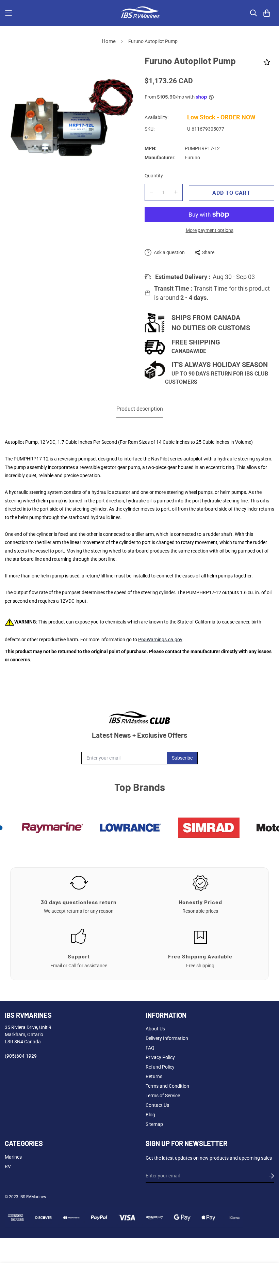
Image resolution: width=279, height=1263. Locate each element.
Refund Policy (160, 1067)
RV (8, 1166)
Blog (150, 1114)
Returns (154, 1076)
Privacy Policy (160, 1057)
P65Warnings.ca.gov (160, 639)
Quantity (154, 175)
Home (109, 41)
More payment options (209, 230)
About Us (155, 1028)
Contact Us (157, 1105)
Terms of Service (163, 1095)
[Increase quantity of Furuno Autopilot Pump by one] (176, 192)
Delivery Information (167, 1038)
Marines (13, 1157)
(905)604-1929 (21, 1056)
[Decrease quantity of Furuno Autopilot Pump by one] (151, 192)
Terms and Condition (167, 1086)
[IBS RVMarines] (139, 13)
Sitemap (154, 1124)
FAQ (150, 1048)
